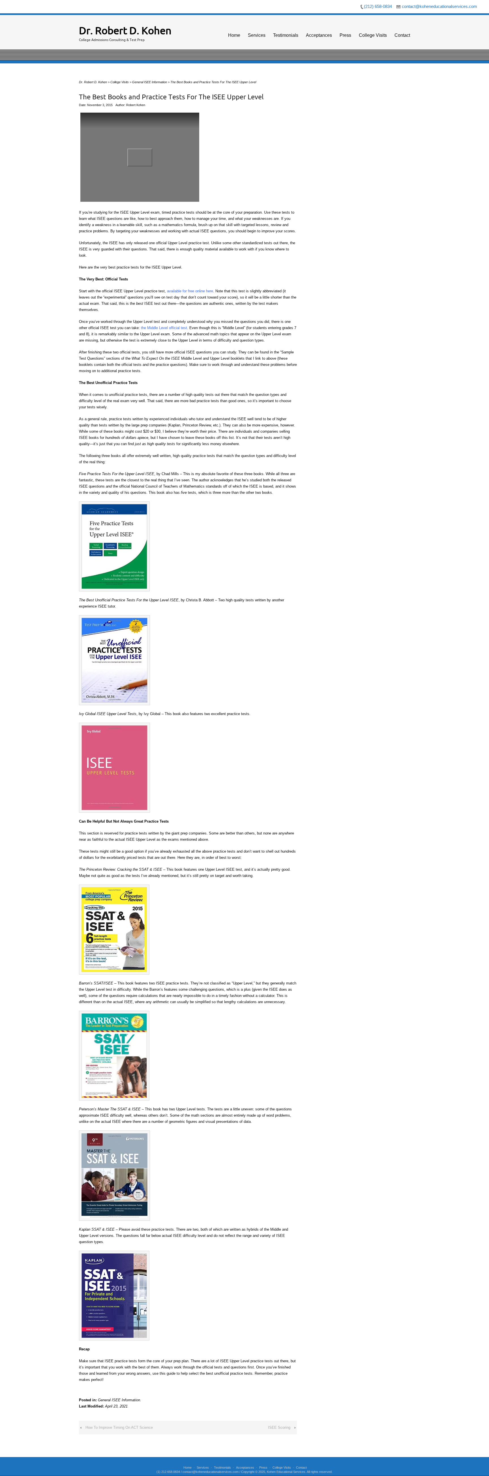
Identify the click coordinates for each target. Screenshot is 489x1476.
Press (345, 35)
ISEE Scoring (279, 1427)
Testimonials (285, 35)
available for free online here (190, 291)
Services (256, 35)
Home (234, 35)
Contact (402, 35)
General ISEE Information (119, 1400)
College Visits (373, 35)
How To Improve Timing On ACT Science (119, 1427)
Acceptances (319, 35)
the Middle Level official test (164, 328)
